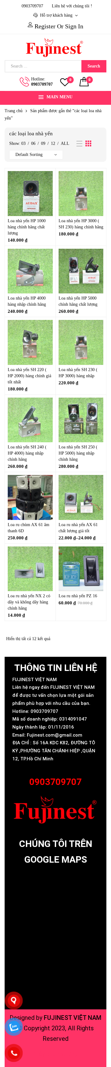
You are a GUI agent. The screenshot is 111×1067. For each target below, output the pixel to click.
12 (53, 143)
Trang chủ (14, 110)
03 (23, 143)
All (65, 143)
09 (43, 143)
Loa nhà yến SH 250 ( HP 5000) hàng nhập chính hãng (78, 453)
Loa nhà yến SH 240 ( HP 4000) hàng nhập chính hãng (27, 453)
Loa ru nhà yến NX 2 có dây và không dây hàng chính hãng (29, 602)
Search (94, 66)
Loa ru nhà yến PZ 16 (78, 596)
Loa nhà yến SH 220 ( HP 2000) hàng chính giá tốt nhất (29, 375)
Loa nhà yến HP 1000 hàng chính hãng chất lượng (27, 227)
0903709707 (42, 84)
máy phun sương (56, 1053)
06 (33, 143)
